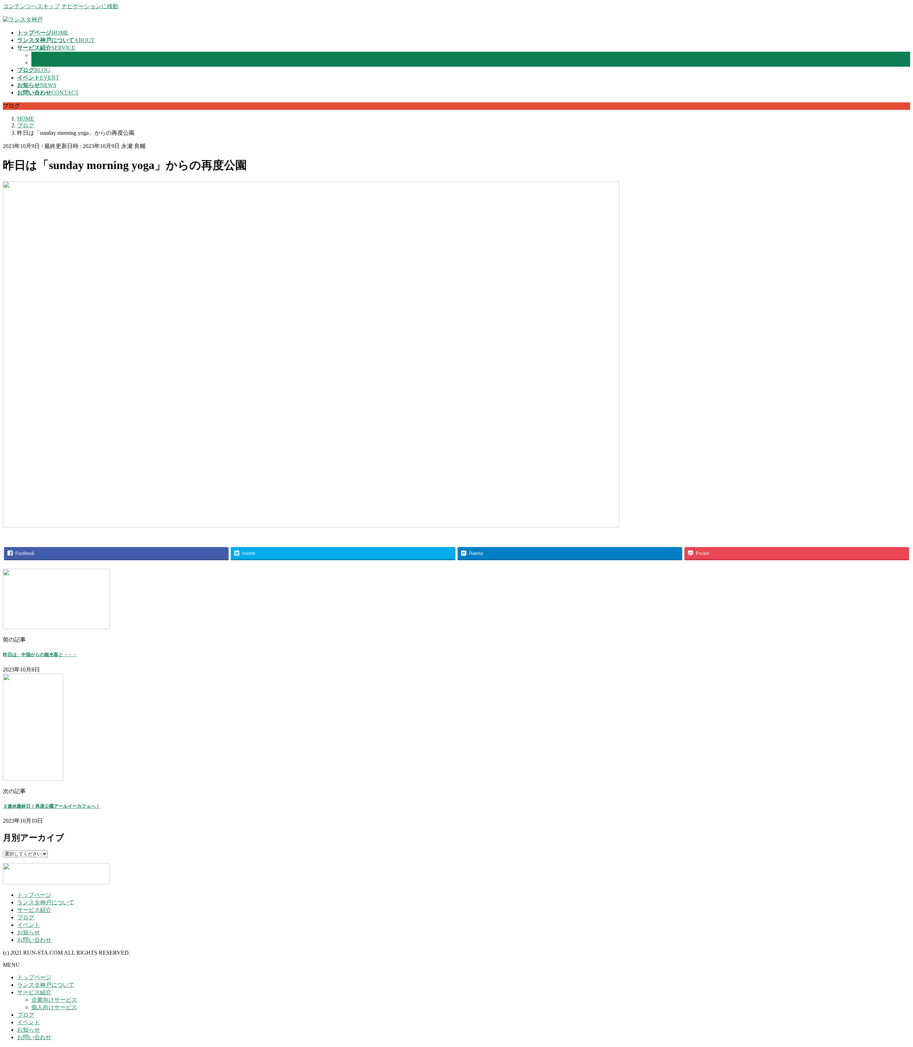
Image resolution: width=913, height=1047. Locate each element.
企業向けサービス (54, 55)
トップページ (34, 895)
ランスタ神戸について (45, 902)
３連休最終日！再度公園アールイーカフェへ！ (51, 806)
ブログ (25, 917)
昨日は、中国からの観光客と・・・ (40, 654)
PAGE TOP (888, 1008)
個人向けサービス (54, 63)
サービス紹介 (34, 910)
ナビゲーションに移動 (89, 6)
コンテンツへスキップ (31, 6)
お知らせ (28, 932)
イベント (28, 925)
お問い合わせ (34, 940)
